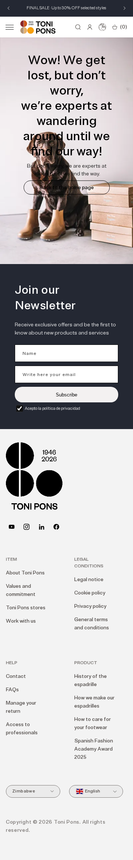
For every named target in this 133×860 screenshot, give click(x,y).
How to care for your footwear (92, 723)
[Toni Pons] (37, 27)
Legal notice (88, 579)
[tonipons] (41, 527)
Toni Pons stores (25, 607)
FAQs (12, 689)
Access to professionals (22, 728)
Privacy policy (90, 606)
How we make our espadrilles (94, 702)
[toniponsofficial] (56, 527)
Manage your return (21, 707)
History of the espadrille (90, 680)
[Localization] (102, 27)
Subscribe (66, 395)
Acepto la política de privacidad (52, 408)
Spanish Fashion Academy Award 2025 (93, 749)
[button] (9, 27)
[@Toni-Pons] (11, 527)
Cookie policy (89, 593)
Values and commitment (20, 590)
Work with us (21, 621)
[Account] (90, 27)
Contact (16, 676)
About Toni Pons (25, 573)
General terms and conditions (91, 623)
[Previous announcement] (8, 8)
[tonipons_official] (26, 527)
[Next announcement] (124, 8)
